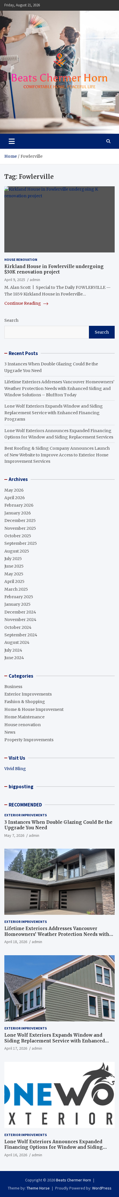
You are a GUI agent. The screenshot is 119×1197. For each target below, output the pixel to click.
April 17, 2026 (15, 1048)
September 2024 (20, 634)
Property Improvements (28, 739)
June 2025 (14, 566)
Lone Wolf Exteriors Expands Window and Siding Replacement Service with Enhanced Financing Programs (53, 413)
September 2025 (20, 543)
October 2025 (17, 535)
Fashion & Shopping (24, 701)
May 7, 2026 (14, 835)
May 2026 (14, 490)
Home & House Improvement (34, 709)
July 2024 (13, 650)
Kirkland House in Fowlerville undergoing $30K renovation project (54, 269)
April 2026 (14, 497)
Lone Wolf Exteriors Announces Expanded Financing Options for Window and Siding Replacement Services (53, 1147)
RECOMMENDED (25, 805)
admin (35, 279)
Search (11, 320)
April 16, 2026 (15, 1154)
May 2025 (13, 574)
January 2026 (17, 513)
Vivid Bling (15, 768)
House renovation (20, 259)
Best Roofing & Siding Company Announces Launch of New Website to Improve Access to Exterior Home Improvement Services (57, 455)
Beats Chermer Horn (73, 1180)
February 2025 (18, 596)
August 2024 (16, 642)
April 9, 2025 (14, 279)
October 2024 (17, 627)
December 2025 (20, 520)
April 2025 (14, 581)
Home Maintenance (24, 717)
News (9, 732)
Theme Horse (38, 1188)
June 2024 (14, 657)
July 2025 (13, 558)
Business (13, 686)
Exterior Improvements (28, 694)
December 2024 (20, 612)
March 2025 (16, 589)
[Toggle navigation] (11, 141)
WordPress (101, 1188)
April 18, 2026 (15, 941)
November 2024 (20, 619)
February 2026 (19, 505)
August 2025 (16, 551)
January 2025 (17, 604)
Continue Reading (23, 303)
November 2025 (20, 528)
